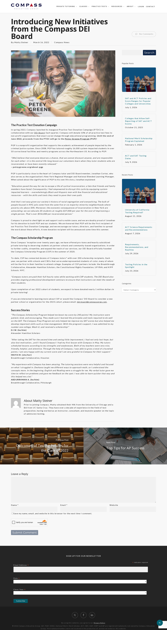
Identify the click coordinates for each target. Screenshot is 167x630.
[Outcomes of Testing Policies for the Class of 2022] (42, 446)
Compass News (61, 42)
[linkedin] (92, 615)
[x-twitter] (75, 615)
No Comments (146, 34)
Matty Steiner (21, 42)
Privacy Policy (99, 623)
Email (63, 505)
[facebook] (83, 615)
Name (14, 505)
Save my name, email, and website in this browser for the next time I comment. (52, 513)
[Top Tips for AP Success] (125, 446)
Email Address (21, 565)
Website (114, 505)
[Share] (160, 623)
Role (16, 578)
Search (149, 52)
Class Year (19, 589)
